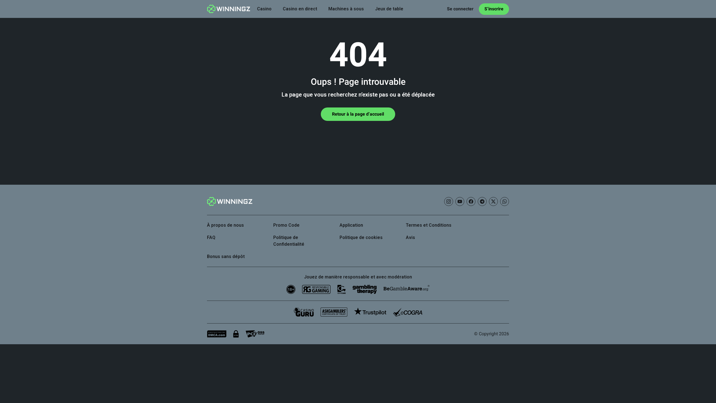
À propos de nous (225, 225)
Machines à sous (346, 8)
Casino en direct (300, 8)
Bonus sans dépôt (226, 256)
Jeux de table (389, 8)
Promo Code (286, 225)
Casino (264, 8)
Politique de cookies (361, 237)
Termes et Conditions (428, 225)
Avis (410, 237)
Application (351, 225)
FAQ (211, 237)
